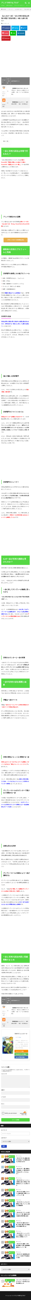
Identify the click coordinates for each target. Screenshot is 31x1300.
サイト (2, 1103)
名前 (3, 1090)
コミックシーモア (10, 1280)
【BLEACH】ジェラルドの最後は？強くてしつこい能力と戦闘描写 (23, 1203)
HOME (2, 5)
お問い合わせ (9, 5)
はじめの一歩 (18, 9)
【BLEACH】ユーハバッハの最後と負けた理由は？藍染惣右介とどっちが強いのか (23, 1182)
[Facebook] (6, 28)
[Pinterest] (6, 38)
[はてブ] (23, 28)
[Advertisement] (15, 59)
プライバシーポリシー (19, 5)
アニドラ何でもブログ (10, 3)
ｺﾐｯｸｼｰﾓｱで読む (20, 1051)
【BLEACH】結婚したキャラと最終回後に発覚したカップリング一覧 (23, 1193)
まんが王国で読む (20, 1057)
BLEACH (12, 1156)
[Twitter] (15, 28)
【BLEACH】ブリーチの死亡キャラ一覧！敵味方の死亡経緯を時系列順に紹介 (23, 1214)
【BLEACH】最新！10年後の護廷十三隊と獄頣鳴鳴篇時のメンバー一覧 (23, 1245)
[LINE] (13, 33)
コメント (4, 1073)
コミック (11, 9)
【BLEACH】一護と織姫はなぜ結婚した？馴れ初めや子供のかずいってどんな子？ (23, 1171)
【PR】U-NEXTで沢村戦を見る (15, 240)
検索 (4, 1146)
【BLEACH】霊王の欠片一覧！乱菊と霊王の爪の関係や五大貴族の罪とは (23, 1224)
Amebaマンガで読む (21, 1054)
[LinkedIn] (21, 33)
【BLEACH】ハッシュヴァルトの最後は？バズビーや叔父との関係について (23, 1235)
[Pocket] (5, 33)
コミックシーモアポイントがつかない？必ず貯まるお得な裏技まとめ (23, 1281)
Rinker (20, 1037)
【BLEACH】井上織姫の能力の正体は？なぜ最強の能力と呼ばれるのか (23, 1159)
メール (3, 1096)
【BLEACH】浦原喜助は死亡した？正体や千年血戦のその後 (23, 1255)
